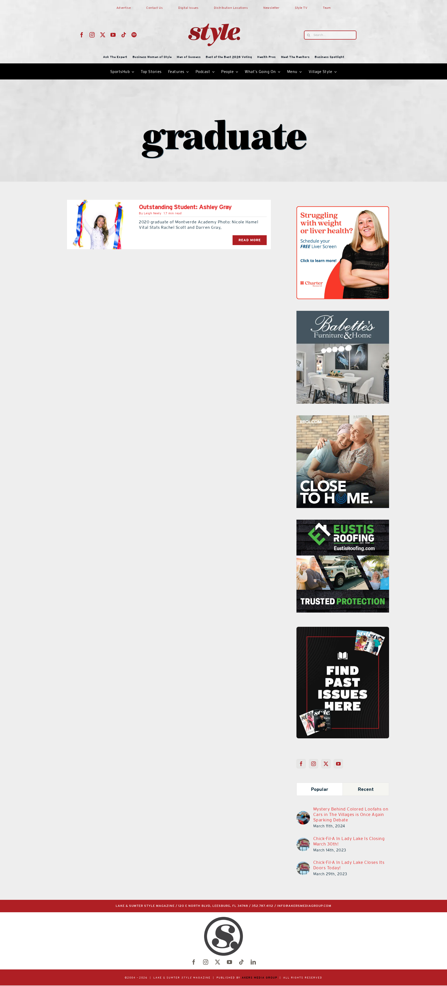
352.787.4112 (262, 905)
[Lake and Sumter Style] (314, 209)
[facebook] (82, 35)
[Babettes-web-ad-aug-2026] (337, 314)
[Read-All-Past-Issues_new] (342, 628)
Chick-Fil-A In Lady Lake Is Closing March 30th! (349, 841)
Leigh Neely (152, 213)
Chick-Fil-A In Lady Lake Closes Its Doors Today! (349, 865)
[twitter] (103, 35)
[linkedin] (253, 962)
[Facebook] (301, 763)
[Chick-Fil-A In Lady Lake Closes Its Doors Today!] (303, 864)
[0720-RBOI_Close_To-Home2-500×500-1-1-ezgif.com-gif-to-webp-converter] (342, 418)
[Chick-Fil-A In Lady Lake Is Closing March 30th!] (303, 840)
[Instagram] (313, 763)
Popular (319, 789)
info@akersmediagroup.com (304, 905)
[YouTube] (338, 763)
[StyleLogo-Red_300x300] (214, 11)
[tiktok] (123, 35)
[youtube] (113, 35)
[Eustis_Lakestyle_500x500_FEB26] (342, 522)
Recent (366, 789)
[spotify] (134, 35)
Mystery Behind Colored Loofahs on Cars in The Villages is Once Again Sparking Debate (351, 814)
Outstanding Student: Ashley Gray (185, 206)
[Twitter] (326, 763)
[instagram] (92, 35)
